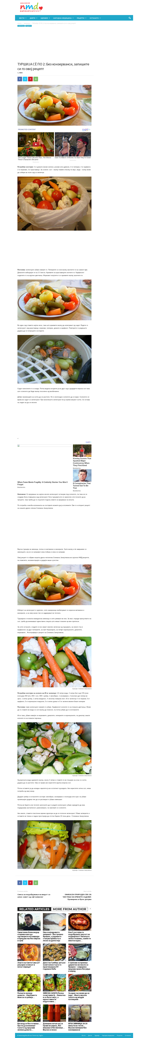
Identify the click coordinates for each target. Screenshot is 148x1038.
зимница (27, 23)
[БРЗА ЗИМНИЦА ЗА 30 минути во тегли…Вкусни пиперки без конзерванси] (79, 1013)
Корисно (46, 929)
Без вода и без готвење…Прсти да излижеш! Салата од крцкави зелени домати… (28, 1026)
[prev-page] (87, 908)
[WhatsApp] (35, 79)
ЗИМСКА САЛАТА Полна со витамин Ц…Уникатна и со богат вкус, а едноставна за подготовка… (54, 997)
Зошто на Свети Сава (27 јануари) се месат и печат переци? (28, 964)
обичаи (20, 960)
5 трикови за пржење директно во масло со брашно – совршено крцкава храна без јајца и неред (79, 966)
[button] (129, 18)
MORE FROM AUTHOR (69, 909)
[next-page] (90, 908)
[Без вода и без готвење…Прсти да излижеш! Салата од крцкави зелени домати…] (29, 1013)
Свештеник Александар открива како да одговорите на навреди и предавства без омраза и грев (28, 936)
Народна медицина (62, 18)
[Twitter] (25, 79)
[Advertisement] (54, 44)
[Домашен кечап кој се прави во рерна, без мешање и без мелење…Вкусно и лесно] (54, 1013)
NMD (21, 73)
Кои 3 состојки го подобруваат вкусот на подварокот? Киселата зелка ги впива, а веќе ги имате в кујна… (79, 936)
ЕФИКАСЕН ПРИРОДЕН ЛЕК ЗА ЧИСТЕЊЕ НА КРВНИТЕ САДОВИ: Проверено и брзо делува (77, 896)
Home (19, 23)
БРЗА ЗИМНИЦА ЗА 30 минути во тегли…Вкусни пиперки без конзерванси (77, 1026)
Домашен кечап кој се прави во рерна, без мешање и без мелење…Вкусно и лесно (54, 1026)
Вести (21, 18)
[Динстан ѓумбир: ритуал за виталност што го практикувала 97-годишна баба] (54, 952)
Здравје (44, 18)
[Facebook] (19, 79)
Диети (32, 18)
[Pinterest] (30, 79)
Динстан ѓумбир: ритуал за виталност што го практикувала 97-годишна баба (54, 965)
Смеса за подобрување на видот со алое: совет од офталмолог (33, 895)
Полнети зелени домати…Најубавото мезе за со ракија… (27, 995)
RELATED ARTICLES (34, 909)
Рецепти (80, 18)
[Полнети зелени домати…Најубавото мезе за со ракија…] (29, 982)
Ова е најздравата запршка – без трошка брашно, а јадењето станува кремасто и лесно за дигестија (53, 936)
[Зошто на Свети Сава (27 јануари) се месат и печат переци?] (29, 952)
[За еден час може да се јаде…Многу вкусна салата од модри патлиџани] (79, 982)
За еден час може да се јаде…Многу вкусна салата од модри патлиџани (78, 996)
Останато (94, 18)
